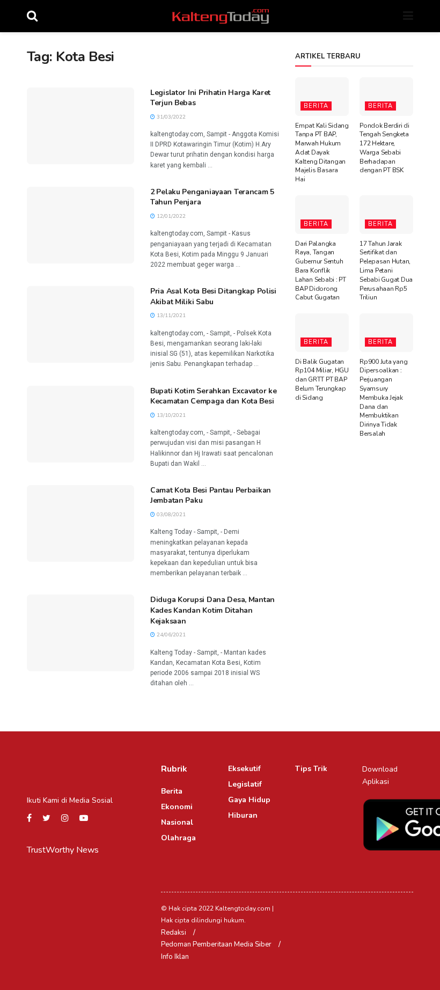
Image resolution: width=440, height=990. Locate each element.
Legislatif (245, 784)
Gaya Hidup (249, 800)
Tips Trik (311, 769)
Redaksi (173, 932)
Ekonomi (177, 807)
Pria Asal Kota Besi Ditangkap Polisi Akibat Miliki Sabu (213, 296)
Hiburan (243, 815)
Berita (316, 106)
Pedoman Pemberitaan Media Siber (216, 944)
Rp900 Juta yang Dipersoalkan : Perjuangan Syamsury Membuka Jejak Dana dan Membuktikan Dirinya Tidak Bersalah (383, 397)
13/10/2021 (170, 415)
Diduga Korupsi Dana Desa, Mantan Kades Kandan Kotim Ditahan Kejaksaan (212, 610)
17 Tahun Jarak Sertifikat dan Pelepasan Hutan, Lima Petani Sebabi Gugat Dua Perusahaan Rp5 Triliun (386, 270)
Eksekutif (244, 769)
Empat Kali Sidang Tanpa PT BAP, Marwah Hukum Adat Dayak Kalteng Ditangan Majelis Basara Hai (322, 152)
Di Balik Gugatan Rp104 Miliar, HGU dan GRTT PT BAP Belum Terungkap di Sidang (322, 379)
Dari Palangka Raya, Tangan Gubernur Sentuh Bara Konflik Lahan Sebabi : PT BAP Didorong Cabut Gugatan (320, 270)
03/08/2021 (170, 514)
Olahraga (178, 838)
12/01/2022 (170, 216)
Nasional (177, 822)
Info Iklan (175, 957)
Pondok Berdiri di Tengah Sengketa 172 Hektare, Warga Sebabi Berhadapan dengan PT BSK (384, 148)
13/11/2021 (170, 315)
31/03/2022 (170, 117)
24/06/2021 (170, 635)
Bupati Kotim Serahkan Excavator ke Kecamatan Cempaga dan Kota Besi (213, 396)
